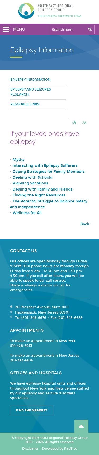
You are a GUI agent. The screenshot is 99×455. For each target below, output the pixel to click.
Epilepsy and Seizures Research (30, 92)
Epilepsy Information (30, 80)
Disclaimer (30, 449)
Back (84, 224)
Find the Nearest (31, 410)
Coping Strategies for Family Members (49, 171)
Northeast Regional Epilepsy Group (49, 11)
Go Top (81, 426)
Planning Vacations (30, 183)
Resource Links (24, 104)
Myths (18, 160)
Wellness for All (27, 213)
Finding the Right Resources (39, 195)
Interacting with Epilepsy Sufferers (45, 165)
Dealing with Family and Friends (42, 189)
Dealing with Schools (32, 177)
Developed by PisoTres (59, 449)
